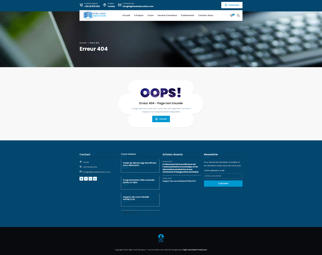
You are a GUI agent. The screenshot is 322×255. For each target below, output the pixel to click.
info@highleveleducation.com (138, 6)
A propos (138, 15)
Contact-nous (205, 15)
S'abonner (223, 183)
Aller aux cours (130, 212)
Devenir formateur (167, 15)
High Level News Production (195, 249)
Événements (187, 15)
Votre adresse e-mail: (214, 170)
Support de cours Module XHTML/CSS (179, 181)
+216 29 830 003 (92, 6)
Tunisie (111, 6)
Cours (150, 15)
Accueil (126, 15)
